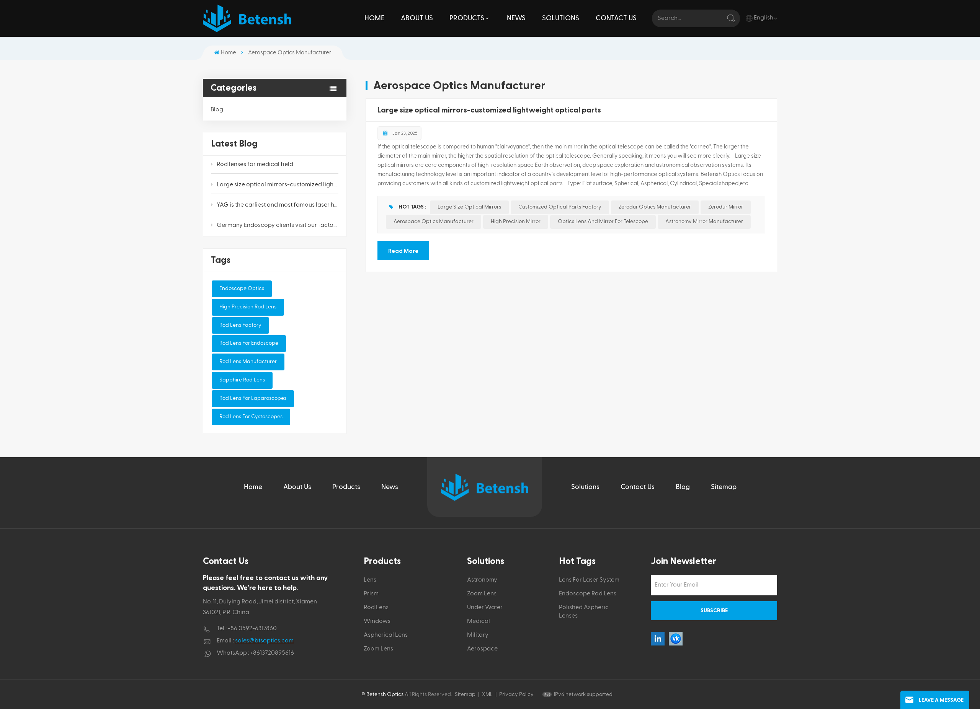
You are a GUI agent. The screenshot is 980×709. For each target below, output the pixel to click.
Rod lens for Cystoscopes (251, 416)
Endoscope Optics (241, 288)
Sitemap (724, 487)
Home (374, 18)
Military (477, 635)
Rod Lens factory (240, 325)
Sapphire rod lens (242, 380)
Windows (377, 621)
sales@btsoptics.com (264, 641)
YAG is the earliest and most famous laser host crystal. (277, 205)
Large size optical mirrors (469, 207)
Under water (485, 608)
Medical (478, 621)
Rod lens (376, 608)
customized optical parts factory (559, 207)
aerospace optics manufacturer (434, 221)
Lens (370, 580)
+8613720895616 (272, 653)
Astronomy (482, 580)
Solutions (560, 18)
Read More (403, 251)
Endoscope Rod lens (587, 594)
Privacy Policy (516, 694)
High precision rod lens (247, 307)
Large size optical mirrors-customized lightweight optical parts (277, 185)
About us (417, 18)
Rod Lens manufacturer (248, 361)
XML (487, 694)
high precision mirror (516, 221)
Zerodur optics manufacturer (655, 207)
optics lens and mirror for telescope (603, 221)
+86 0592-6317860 (252, 629)
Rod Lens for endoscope (248, 343)
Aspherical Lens (386, 635)
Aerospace (482, 649)
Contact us (616, 18)
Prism (371, 594)
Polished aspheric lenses (584, 612)
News (516, 18)
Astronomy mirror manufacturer (704, 221)
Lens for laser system (589, 580)
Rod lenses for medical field (255, 164)
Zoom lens (378, 649)
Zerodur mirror (725, 207)
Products (466, 18)
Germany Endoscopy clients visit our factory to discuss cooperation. (277, 225)
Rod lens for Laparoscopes (252, 398)
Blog (217, 110)
